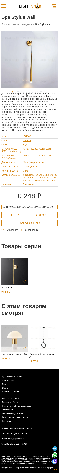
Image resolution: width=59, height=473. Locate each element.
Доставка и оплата (10, 398)
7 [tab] (29, 92)
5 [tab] (23, 92)
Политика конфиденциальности (17, 406)
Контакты (6, 421)
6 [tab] (26, 92)
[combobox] (29, 207)
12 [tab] (44, 92)
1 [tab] (12, 92)
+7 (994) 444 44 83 (20, 433)
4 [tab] (21, 92)
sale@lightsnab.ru (16, 438)
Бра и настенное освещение (16, 24)
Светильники (8, 380)
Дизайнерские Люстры (12, 377)
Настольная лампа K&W (14, 354)
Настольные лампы (11, 392)
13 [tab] (46, 92)
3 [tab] (18, 92)
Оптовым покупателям (12, 413)
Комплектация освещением (15, 417)
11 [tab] (41, 92)
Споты (5, 388)
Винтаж (27, 140)
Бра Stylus (6, 287)
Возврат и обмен (10, 402)
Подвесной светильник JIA (43, 355)
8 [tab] (32, 92)
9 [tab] (35, 92)
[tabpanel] (29, 59)
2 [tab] (15, 92)
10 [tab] (38, 92)
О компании (7, 409)
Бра (4, 384)
